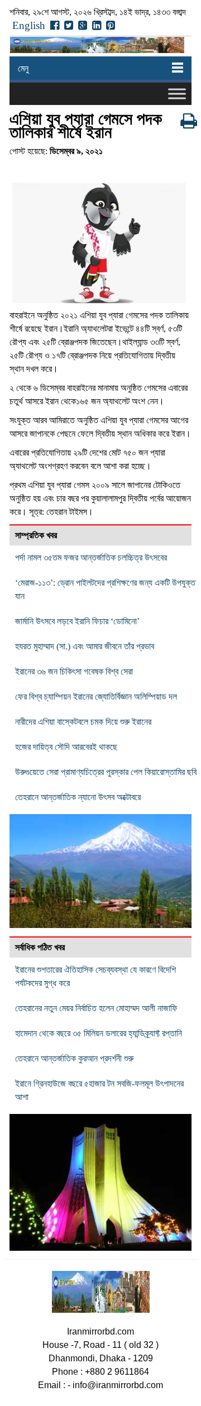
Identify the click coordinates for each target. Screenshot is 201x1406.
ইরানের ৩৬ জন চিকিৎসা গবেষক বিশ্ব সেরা (74, 671)
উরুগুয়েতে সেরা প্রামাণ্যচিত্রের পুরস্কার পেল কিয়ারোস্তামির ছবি (106, 772)
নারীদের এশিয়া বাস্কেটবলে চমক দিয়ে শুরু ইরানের (83, 721)
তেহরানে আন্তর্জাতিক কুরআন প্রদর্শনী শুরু (74, 1058)
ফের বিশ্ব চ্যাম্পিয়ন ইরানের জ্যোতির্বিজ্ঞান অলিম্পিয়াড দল (96, 696)
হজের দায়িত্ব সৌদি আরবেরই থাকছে (66, 747)
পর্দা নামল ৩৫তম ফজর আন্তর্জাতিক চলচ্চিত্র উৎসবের (91, 557)
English (28, 25)
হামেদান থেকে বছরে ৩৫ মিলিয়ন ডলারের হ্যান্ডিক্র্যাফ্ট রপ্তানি (98, 1033)
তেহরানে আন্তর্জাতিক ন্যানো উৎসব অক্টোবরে (78, 797)
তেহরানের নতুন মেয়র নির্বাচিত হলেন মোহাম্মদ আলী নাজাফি (96, 1008)
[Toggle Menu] (177, 93)
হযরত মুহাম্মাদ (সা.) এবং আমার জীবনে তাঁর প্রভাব (84, 646)
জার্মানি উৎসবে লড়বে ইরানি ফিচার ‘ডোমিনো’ (77, 621)
